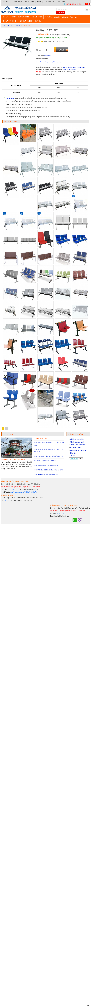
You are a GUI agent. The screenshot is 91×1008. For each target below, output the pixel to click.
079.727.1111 (7, 500)
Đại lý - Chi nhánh (49, 2)
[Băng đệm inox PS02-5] (45, 427)
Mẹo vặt (39, 2)
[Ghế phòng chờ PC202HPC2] (11, 144)
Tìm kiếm (61, 12)
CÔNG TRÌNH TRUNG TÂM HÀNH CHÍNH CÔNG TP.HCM (48, 456)
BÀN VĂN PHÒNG (23, 17)
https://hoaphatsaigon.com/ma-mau (74, 67)
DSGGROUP (47, 55)
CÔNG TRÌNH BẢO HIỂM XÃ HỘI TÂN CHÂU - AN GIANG (48, 470)
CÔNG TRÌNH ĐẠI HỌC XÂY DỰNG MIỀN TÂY (46, 474)
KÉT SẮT (57, 17)
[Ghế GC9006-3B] (28, 410)
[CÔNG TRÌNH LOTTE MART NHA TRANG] (16, 458)
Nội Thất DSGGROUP (9, 17)
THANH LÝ (38, 21)
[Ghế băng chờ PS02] (80, 427)
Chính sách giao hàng (69, 69)
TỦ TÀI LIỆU (48, 17)
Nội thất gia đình (26, 21)
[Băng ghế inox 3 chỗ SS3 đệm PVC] (28, 197)
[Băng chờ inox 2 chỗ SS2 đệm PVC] (11, 197)
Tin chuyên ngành (29, 2)
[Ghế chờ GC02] (11, 410)
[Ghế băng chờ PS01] (63, 427)
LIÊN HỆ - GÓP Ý (60, 2)
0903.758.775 (11, 489)
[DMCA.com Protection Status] (76, 459)
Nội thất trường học (10, 21)
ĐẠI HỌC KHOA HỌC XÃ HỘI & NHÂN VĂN (45, 461)
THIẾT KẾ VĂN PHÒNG (16, 2)
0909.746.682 (60, 513)
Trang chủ (5, 2)
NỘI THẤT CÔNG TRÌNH (69, 17)
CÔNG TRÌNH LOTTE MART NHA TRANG (13, 460)
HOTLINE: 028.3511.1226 (73, 4)
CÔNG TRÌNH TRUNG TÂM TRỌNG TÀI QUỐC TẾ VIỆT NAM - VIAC (49, 451)
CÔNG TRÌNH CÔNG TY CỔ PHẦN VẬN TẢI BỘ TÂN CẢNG (49, 444)
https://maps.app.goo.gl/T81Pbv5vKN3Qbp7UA (23, 492)
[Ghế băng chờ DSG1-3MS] (18, 12)
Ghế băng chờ (10, 98)
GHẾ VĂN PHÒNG (37, 17)
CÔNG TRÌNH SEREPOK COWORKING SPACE (46, 465)
